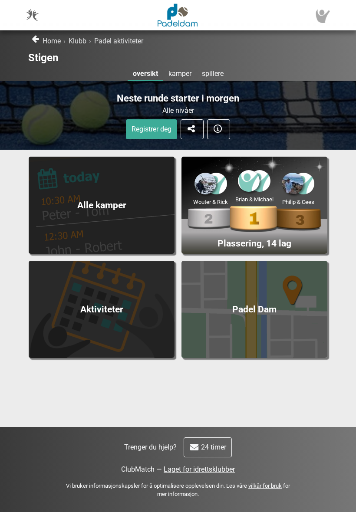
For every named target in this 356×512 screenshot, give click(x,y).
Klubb (77, 41)
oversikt (145, 73)
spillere (213, 73)
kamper (179, 73)
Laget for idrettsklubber (199, 469)
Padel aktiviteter (118, 41)
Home (52, 41)
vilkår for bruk (265, 485)
